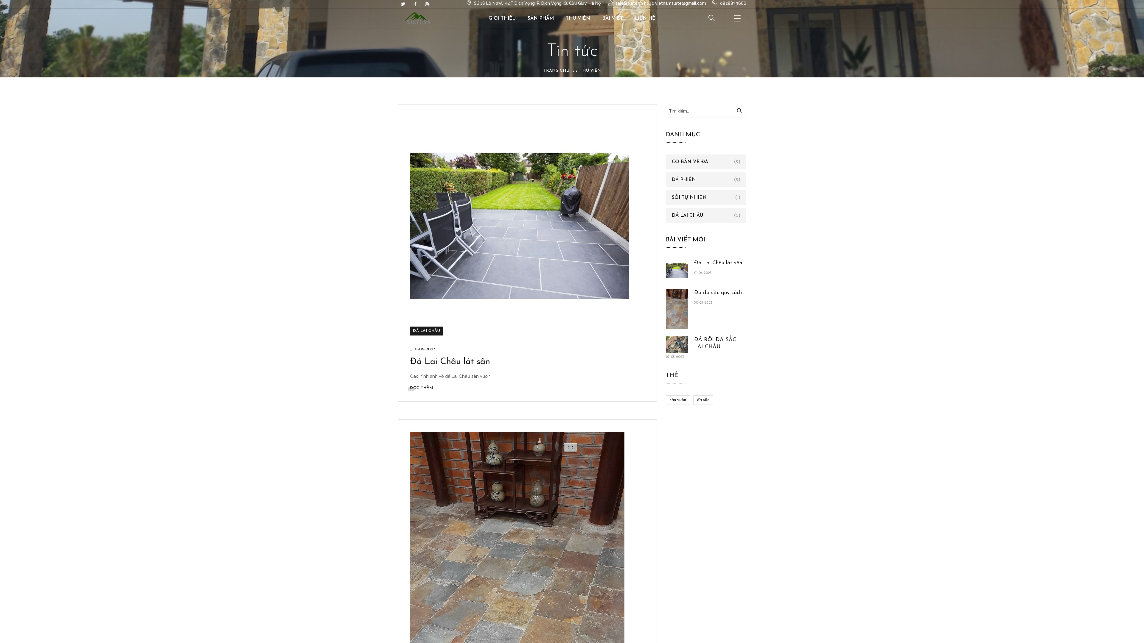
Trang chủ (556, 70)
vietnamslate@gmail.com (680, 3)
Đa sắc (703, 400)
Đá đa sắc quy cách (718, 293)
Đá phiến (684, 179)
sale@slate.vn (629, 3)
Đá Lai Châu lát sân (450, 361)
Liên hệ (645, 18)
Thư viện (578, 18)
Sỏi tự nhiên (689, 197)
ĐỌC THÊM (421, 388)
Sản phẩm (541, 18)
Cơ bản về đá (690, 162)
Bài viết (612, 18)
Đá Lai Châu (426, 331)
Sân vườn (678, 400)
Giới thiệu (502, 18)
